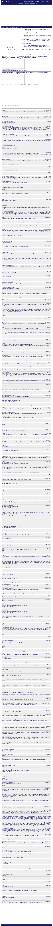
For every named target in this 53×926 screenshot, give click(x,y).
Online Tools (4, 27)
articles (42, 1)
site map (49, 925)
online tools (37, 1)
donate (47, 1)
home (25, 1)
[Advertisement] (26, 15)
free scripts (30, 1)
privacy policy (44, 925)
